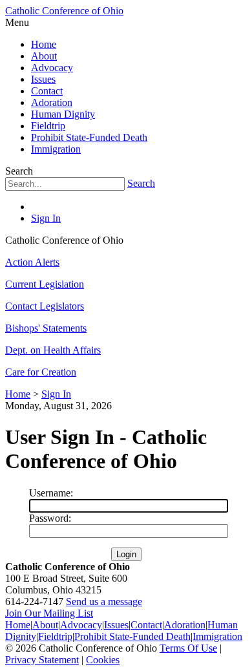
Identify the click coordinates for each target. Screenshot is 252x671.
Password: (50, 518)
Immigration (56, 149)
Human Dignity (63, 114)
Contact (47, 90)
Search (141, 183)
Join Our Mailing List (49, 613)
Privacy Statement (42, 659)
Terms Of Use (188, 648)
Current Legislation (44, 284)
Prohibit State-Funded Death (89, 137)
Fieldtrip (48, 125)
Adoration (51, 102)
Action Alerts (32, 262)
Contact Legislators (44, 306)
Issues (43, 79)
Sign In (46, 218)
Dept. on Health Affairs (53, 350)
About (44, 55)
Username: (51, 492)
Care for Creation (40, 372)
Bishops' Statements (46, 328)
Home (43, 44)
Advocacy (52, 67)
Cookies (103, 659)
